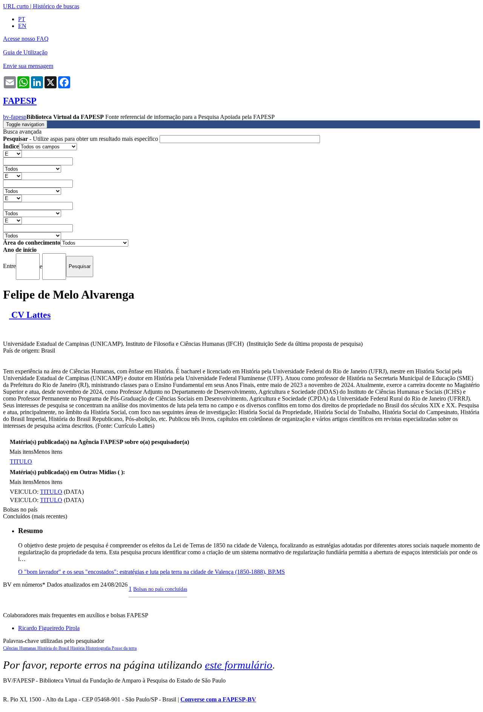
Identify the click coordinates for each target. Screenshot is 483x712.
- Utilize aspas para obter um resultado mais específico (81, 139)
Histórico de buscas (56, 6)
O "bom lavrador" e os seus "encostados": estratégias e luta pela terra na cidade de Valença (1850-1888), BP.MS (151, 572)
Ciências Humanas (20, 648)
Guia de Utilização (25, 52)
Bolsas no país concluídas (160, 589)
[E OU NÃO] (12, 153)
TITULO (21, 461)
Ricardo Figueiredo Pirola (49, 628)
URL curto (16, 6)
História (78, 648)
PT (21, 19)
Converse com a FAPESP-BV (218, 699)
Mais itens (21, 451)
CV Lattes (30, 315)
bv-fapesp (14, 117)
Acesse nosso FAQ (26, 38)
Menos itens (48, 451)
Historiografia (99, 648)
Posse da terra (124, 648)
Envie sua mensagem (28, 66)
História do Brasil (53, 648)
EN (22, 26)
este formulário (238, 665)
